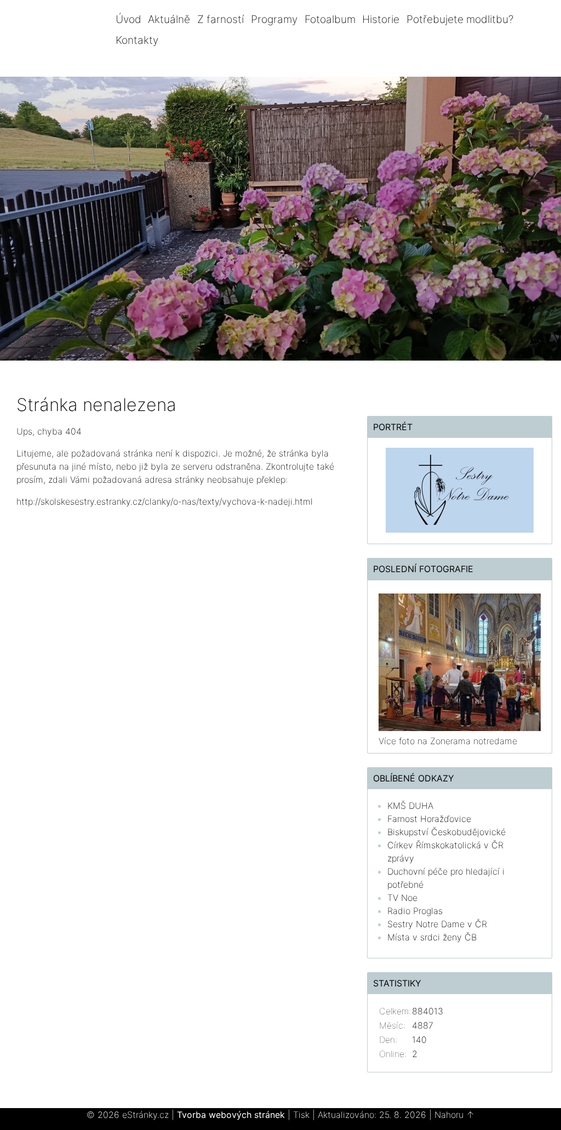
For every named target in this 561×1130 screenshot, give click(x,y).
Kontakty (137, 40)
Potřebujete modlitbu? (460, 19)
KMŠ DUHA (410, 805)
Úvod (128, 19)
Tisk (301, 1114)
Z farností (220, 19)
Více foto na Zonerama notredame (448, 740)
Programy (274, 19)
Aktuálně (169, 19)
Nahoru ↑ (454, 1114)
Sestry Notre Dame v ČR (437, 923)
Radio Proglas (415, 910)
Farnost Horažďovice (429, 818)
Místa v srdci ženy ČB (432, 937)
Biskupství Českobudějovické (446, 831)
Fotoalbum (330, 19)
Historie (380, 19)
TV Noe (402, 897)
